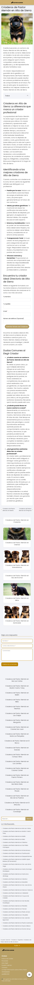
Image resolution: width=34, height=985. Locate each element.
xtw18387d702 (5, 974)
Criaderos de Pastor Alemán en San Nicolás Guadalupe (16, 902)
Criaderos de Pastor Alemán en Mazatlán (15, 882)
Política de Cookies (7, 958)
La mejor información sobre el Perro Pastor (14, 970)
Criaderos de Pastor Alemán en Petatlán (15, 906)
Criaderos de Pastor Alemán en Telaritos (15, 842)
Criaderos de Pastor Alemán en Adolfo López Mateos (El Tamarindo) (16, 860)
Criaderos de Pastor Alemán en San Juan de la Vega (17, 865)
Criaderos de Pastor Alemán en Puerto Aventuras (18, 923)
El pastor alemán (7, 965)
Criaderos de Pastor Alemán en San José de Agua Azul (16, 919)
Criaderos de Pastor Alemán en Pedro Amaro (16, 912)
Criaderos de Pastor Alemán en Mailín (14, 836)
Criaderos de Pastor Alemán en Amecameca (16, 850)
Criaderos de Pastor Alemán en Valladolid (15, 893)
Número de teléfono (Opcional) (13, 318)
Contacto (4, 967)
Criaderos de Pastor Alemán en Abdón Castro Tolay (17, 832)
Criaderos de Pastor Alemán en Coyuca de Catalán (16, 897)
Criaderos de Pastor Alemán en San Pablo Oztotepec (15, 846)
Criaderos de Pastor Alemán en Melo (14, 839)
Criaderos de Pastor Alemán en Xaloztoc (15, 879)
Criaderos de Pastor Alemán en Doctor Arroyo (17, 929)
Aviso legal (5, 963)
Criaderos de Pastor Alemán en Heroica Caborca (18, 890)
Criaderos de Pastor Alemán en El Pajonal (25, 509)
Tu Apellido (6, 304)
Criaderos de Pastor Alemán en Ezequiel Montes (17, 856)
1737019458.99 (6, 972)
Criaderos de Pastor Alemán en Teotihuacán (16, 853)
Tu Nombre (7, 297)
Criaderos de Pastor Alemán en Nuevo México (17, 926)
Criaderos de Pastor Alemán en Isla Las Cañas (17, 828)
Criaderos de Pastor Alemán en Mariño (9, 509)
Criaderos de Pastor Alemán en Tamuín (15, 909)
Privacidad (5, 961)
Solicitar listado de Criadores (17, 327)
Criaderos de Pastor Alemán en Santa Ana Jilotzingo (15, 875)
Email (5, 311)
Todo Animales (6, 981)
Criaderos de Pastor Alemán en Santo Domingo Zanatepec (17, 870)
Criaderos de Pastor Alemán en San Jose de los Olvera (17, 886)
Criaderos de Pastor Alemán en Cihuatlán (15, 915)
